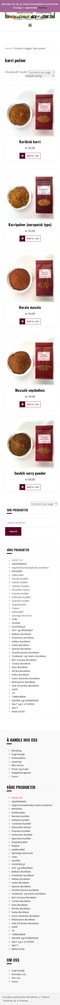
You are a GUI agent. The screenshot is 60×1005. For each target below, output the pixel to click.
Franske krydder (20, 593)
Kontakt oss (19, 974)
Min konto (18, 765)
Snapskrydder (19, 604)
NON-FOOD (18, 711)
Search (13, 531)
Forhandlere (19, 758)
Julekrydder (18, 611)
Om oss (16, 977)
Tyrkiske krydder (20, 586)
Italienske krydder (21, 597)
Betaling (17, 750)
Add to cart (33, 155)
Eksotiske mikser (21, 589)
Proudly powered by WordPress (20, 997)
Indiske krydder (20, 582)
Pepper (16, 608)
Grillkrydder (18, 575)
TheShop (7, 1000)
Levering (16, 761)
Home (8, 48)
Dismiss (42, 7)
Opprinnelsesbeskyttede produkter (30, 567)
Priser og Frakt (20, 769)
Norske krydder (20, 578)
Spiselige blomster (22, 615)
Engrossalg (18, 754)
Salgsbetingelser (21, 772)
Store (15, 776)
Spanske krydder (21, 600)
